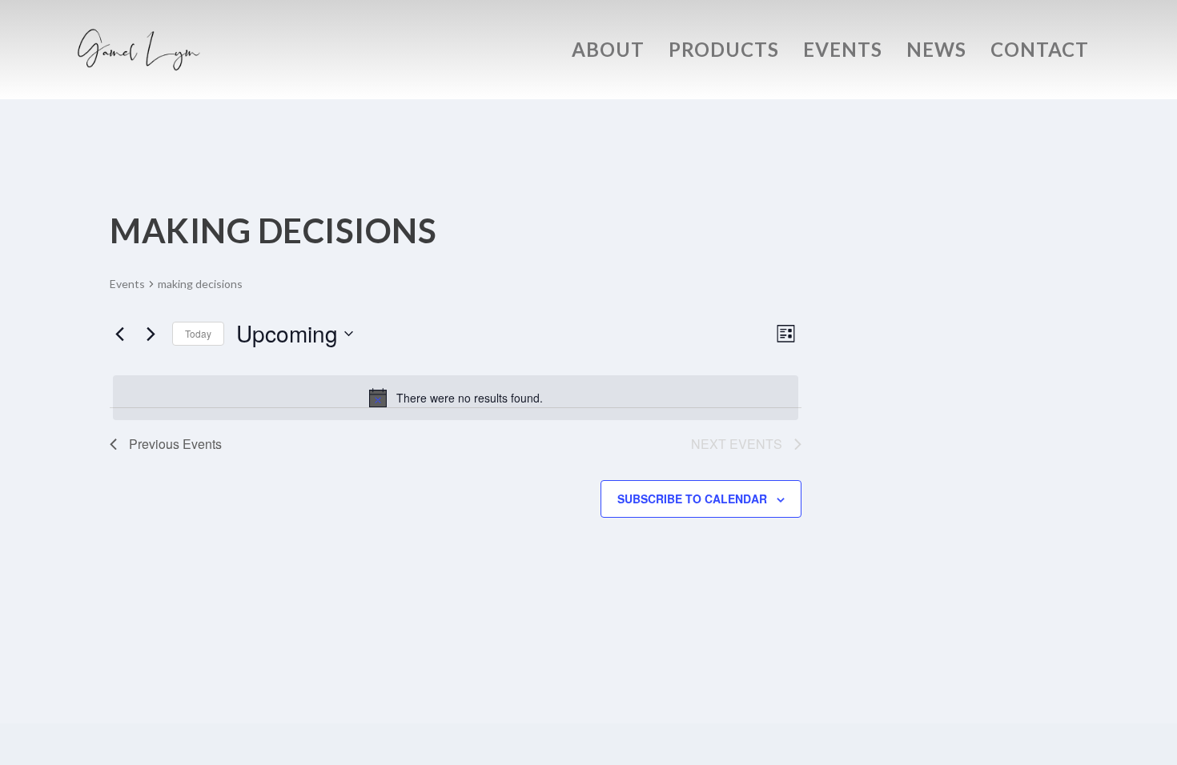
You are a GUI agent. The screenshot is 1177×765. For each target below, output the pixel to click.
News (936, 52)
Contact (1039, 52)
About (608, 52)
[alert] (455, 397)
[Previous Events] (119, 333)
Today (198, 333)
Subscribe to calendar (692, 499)
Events (842, 52)
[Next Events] (150, 333)
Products (724, 52)
